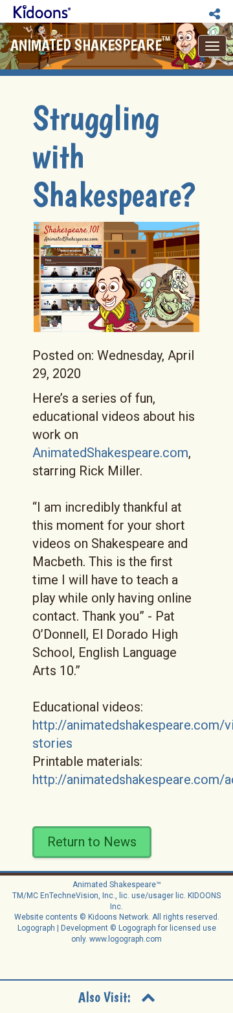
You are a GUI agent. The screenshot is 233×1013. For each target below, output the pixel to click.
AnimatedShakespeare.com (110, 452)
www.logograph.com (124, 939)
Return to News (92, 842)
